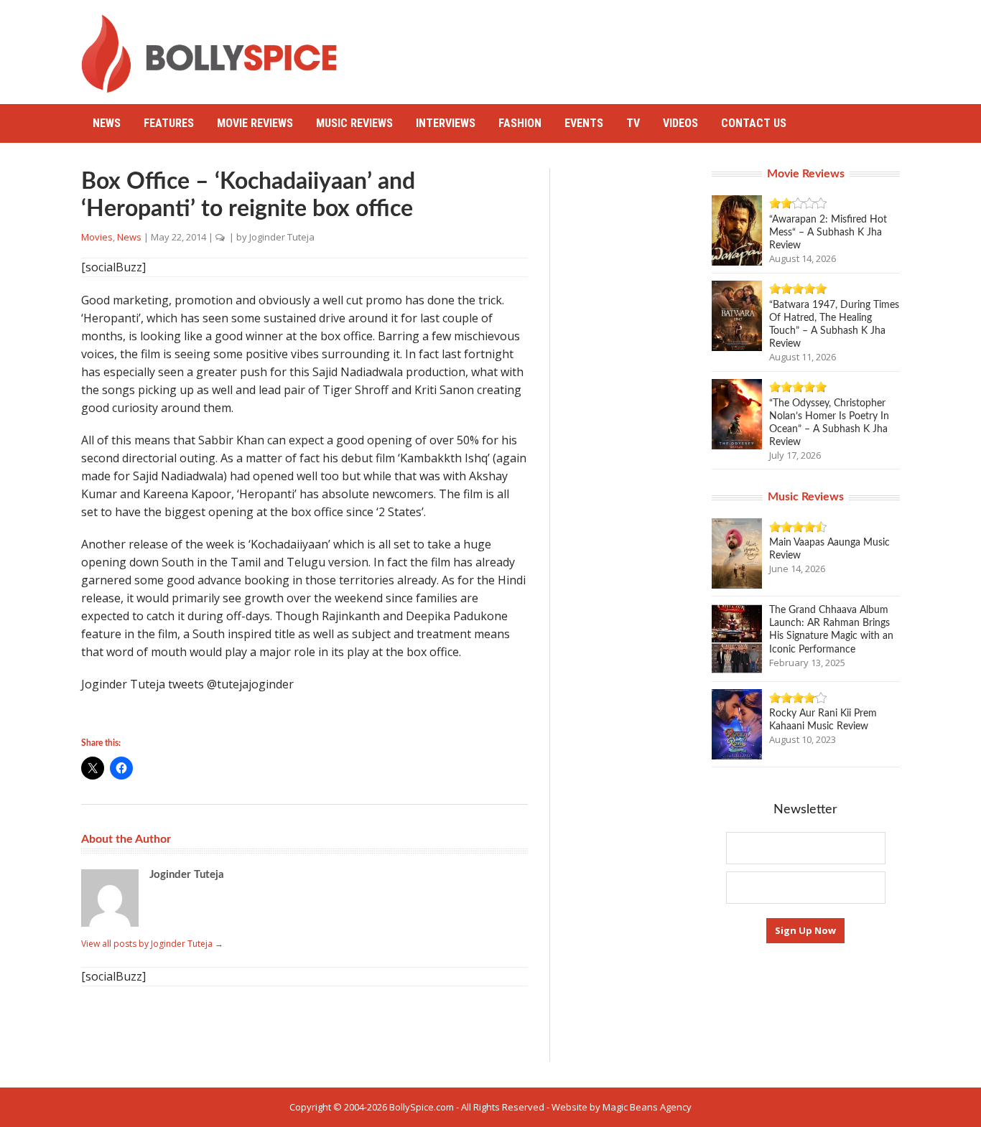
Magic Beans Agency (647, 1106)
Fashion (519, 123)
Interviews (445, 123)
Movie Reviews (255, 123)
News (107, 123)
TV (633, 123)
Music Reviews (354, 123)
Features (169, 123)
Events (583, 123)
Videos (680, 123)
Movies (97, 236)
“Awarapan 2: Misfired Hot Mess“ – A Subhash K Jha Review (828, 233)
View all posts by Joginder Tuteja (152, 943)
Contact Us (753, 123)
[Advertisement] (638, 46)
